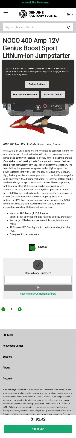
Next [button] (71, 103)
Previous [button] (4, 103)
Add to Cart (38, 428)
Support (7, 356)
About (6, 367)
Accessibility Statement (35, 2)
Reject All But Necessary (25, 94)
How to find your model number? (38, 293)
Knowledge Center (13, 345)
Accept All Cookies (53, 94)
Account (7, 378)
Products (8, 334)
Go (38, 287)
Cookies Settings (37, 84)
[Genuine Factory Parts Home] (38, 13)
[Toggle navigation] (5, 13)
